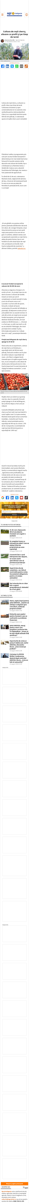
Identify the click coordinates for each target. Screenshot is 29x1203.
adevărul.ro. (22, 248)
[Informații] (26, 14)
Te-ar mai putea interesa (10, 525)
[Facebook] (2, 66)
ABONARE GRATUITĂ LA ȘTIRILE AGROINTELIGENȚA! (14, 506)
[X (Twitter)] (12, 66)
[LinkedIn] (7, 66)
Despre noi (6, 1187)
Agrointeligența (7, 1191)
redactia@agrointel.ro (9, 1199)
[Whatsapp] (16, 66)
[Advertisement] (14, 6)
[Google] (2, 497)
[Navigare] (2, 14)
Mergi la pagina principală (14, 1184)
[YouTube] (21, 497)
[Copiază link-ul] (26, 66)
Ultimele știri (6, 595)
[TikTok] (26, 497)
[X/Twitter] (16, 497)
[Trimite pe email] (21, 66)
